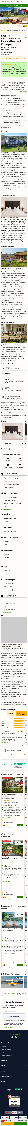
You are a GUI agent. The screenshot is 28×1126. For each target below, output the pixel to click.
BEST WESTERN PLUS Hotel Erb (8, 933)
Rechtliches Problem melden (19, 755)
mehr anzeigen (23, 91)
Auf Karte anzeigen (6, 54)
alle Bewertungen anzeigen (14, 750)
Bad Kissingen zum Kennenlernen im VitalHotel (9, 857)
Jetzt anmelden (14, 1016)
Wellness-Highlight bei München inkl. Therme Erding (11, 929)
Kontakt (4, 1046)
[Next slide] (26, 421)
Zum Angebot (20, 825)
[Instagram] (12, 1037)
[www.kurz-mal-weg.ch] (6, 2)
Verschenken (7, 1124)
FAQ (3, 1052)
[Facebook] (16, 1037)
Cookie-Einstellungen (7, 1055)
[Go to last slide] (23, 974)
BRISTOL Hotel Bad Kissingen (8, 798)
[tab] (5, 989)
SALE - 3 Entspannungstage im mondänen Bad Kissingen (10, 795)
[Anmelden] (22, 2)
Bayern (19, 993)
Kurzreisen (4, 993)
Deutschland (11, 993)
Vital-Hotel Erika (6, 861)
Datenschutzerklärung (8, 1027)
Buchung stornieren (6, 1049)
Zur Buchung (20, 443)
